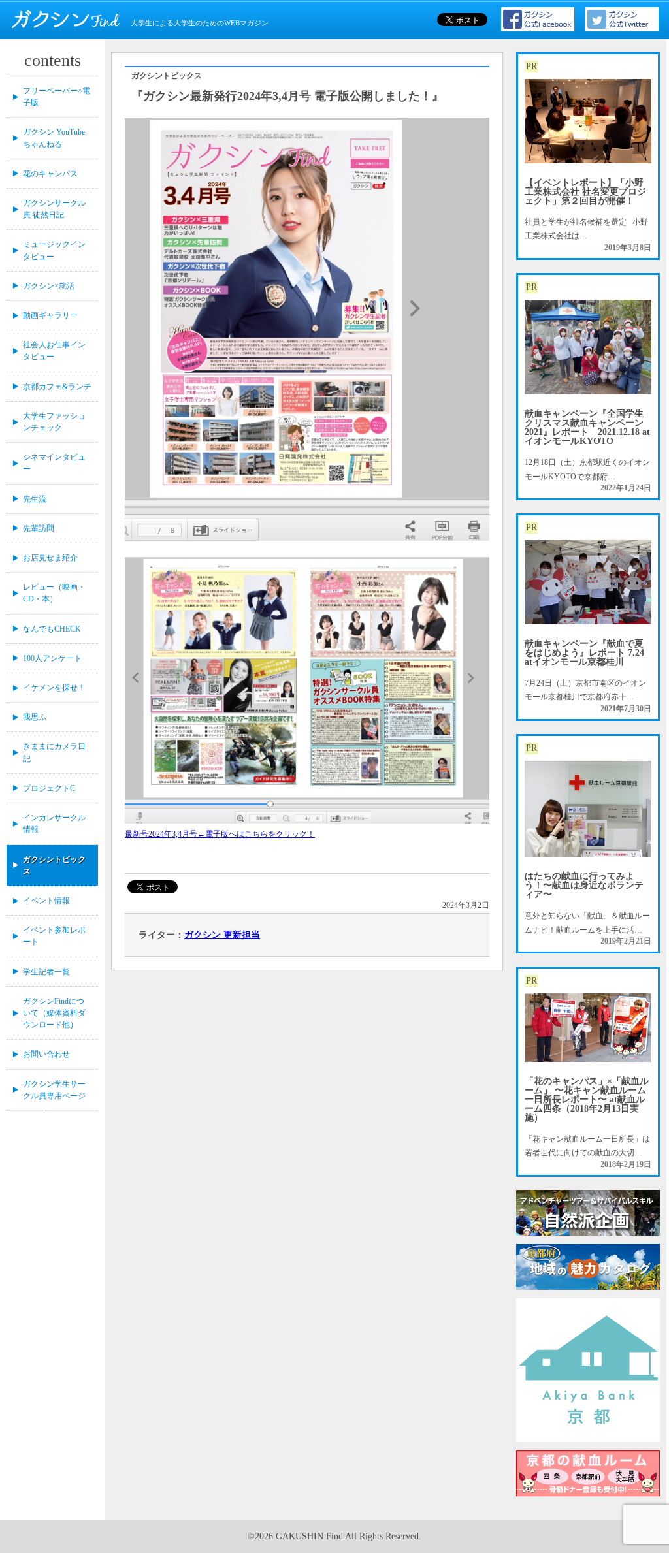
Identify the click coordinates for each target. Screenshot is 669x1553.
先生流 (34, 499)
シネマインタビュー (54, 463)
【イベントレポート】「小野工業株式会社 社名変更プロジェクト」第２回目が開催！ (585, 192)
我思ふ (34, 717)
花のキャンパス (50, 173)
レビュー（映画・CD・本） (54, 593)
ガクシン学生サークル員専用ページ (54, 1090)
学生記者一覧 (46, 971)
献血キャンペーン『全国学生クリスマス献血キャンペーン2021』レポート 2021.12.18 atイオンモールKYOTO (587, 427)
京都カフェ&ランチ (57, 386)
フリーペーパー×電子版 (56, 96)
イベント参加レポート (54, 935)
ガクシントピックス (54, 865)
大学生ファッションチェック (54, 421)
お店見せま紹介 (50, 557)
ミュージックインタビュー (54, 250)
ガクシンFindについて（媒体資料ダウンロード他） (54, 1013)
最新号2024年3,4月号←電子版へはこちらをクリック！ (220, 834)
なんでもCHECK (52, 628)
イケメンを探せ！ (54, 687)
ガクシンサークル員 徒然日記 (54, 209)
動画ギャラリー (50, 315)
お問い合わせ (46, 1054)
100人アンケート (52, 658)
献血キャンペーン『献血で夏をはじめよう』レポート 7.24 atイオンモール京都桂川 (584, 653)
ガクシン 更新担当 (222, 935)
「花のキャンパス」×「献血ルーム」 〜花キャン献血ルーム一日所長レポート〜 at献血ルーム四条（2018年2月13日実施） (587, 1099)
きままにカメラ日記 (54, 752)
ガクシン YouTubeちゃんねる (54, 137)
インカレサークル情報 (54, 823)
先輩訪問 (38, 528)
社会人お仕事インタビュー (54, 350)
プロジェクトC (49, 788)
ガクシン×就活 (48, 286)
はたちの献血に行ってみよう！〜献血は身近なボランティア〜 (584, 885)
